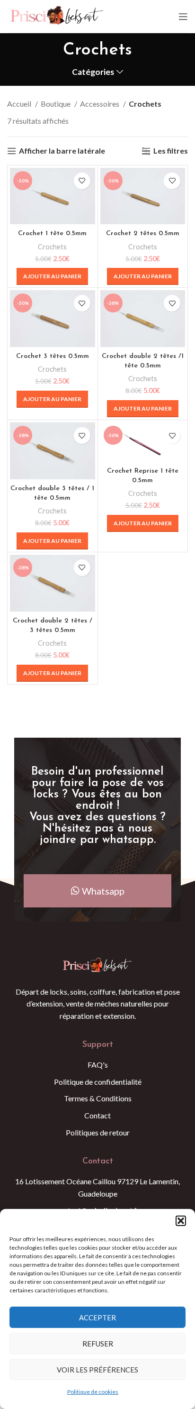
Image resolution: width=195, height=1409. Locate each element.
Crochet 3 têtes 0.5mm (52, 356)
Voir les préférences (97, 1369)
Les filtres (170, 151)
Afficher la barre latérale (62, 151)
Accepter (97, 1317)
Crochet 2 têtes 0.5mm (142, 233)
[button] (181, 1221)
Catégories (93, 72)
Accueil (20, 103)
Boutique (56, 103)
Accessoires (100, 103)
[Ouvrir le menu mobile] (183, 16)
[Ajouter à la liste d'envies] (82, 181)
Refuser (97, 1343)
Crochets (52, 247)
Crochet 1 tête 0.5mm (52, 233)
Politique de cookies (92, 1391)
